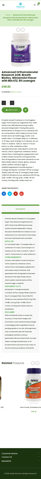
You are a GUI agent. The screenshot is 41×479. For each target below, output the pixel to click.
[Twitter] (10, 193)
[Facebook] (4, 193)
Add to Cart (12, 110)
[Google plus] (21, 193)
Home (8, 15)
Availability (6, 92)
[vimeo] (15, 193)
